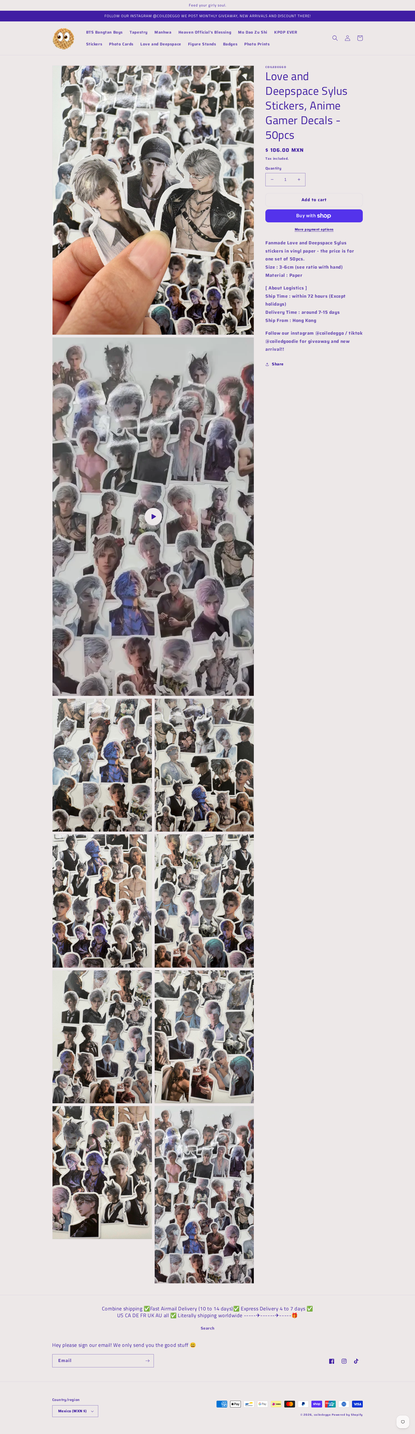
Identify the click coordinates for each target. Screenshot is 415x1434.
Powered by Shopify (347, 1415)
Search (208, 1328)
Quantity (273, 168)
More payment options (314, 229)
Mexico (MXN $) (72, 1411)
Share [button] (278, 364)
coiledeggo (322, 1415)
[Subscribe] (147, 1360)
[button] (335, 38)
